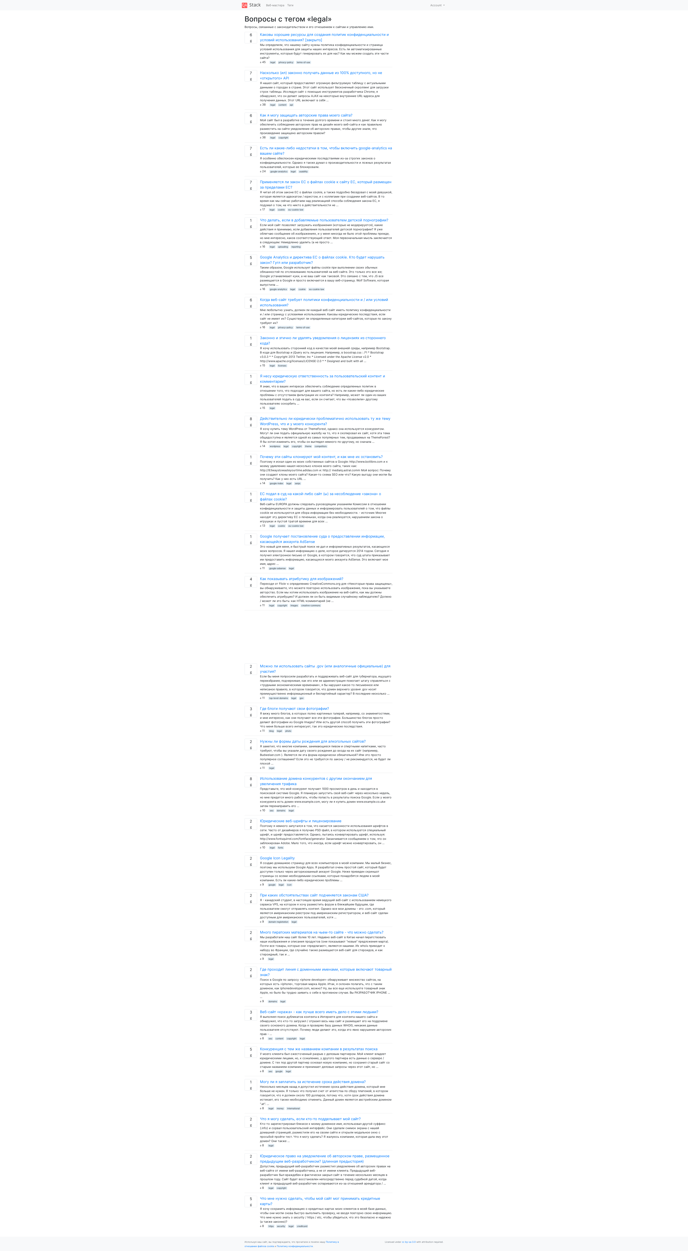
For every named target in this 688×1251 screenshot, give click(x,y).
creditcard (302, 1226)
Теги (290, 5)
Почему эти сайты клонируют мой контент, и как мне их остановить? (321, 457)
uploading (283, 246)
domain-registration (278, 921)
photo (288, 731)
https (271, 1226)
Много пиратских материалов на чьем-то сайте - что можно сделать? (321, 932)
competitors (321, 446)
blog (271, 731)
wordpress (275, 446)
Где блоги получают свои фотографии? (294, 708)
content (282, 104)
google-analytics (278, 171)
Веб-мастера (275, 5)
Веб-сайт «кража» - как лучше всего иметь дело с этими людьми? (319, 1012)
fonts (280, 847)
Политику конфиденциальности (295, 1246)
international (293, 1108)
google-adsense (277, 568)
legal (272, 62)
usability (303, 171)
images (294, 605)
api (291, 104)
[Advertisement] (318, 638)
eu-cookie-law (295, 209)
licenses (282, 365)
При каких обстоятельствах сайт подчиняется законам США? (314, 895)
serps (297, 483)
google (272, 884)
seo (271, 810)
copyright (283, 137)
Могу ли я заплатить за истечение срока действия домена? (313, 1082)
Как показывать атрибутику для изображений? (301, 579)
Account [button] (436, 5)
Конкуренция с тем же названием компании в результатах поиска (319, 1049)
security (281, 1226)
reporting (296, 246)
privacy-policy (286, 62)
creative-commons (310, 605)
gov (302, 698)
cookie (281, 209)
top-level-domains (278, 698)
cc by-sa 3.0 (409, 1242)
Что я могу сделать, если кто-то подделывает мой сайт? (310, 1119)
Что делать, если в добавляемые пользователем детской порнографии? (324, 220)
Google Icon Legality (277, 858)
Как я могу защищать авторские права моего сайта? (306, 115)
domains (281, 810)
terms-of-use (303, 62)
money (280, 1108)
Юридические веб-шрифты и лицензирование (300, 821)
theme (308, 446)
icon (289, 884)
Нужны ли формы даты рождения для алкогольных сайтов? (313, 741)
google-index (276, 483)
